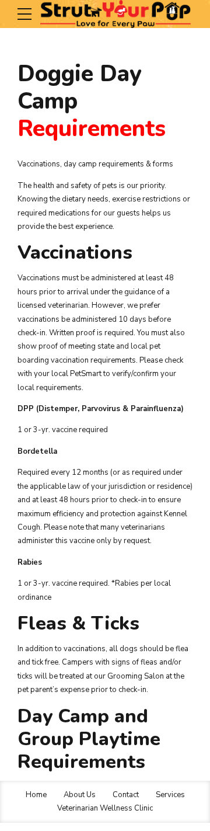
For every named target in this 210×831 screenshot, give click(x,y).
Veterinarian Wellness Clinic (105, 808)
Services (170, 795)
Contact (126, 795)
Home (36, 795)
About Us (80, 795)
